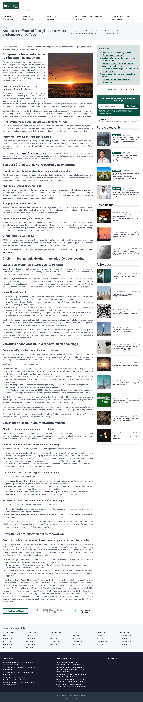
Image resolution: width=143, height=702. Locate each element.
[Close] (111, 345)
